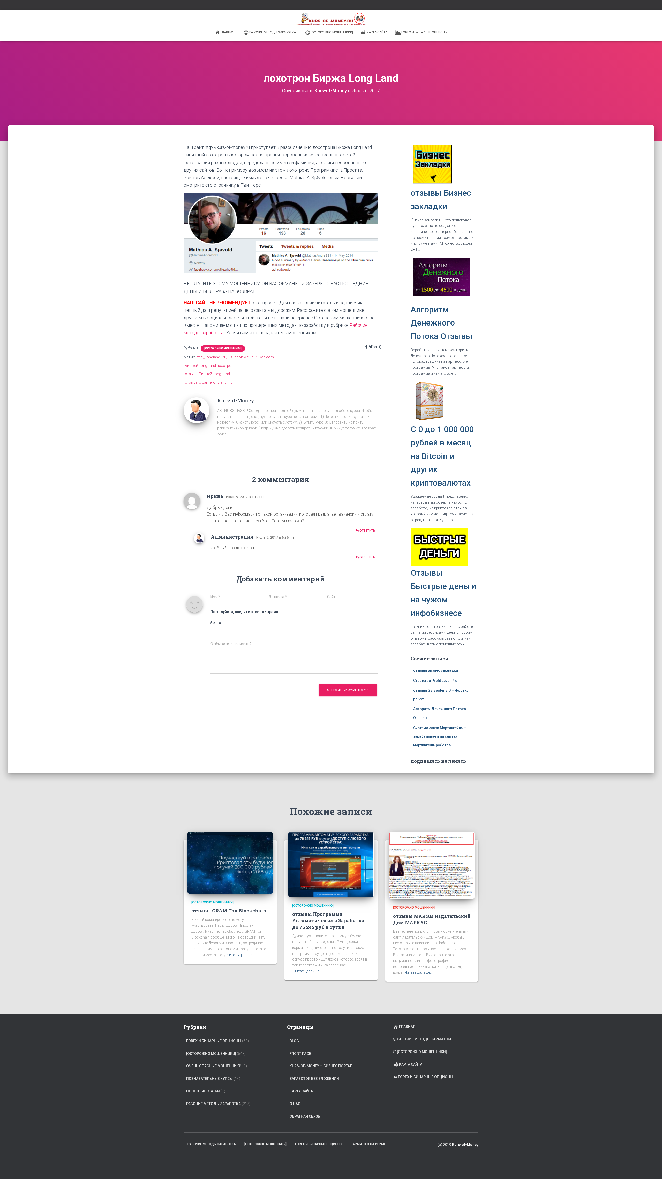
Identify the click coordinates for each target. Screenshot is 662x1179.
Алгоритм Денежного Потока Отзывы (441, 323)
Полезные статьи (203, 1091)
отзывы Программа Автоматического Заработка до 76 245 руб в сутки (328, 920)
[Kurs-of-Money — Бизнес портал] (330, 19)
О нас (295, 1104)
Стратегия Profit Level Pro (435, 680)
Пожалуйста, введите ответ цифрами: (244, 612)
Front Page (300, 1054)
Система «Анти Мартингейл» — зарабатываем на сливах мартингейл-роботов (440, 736)
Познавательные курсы (209, 1079)
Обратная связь (305, 1116)
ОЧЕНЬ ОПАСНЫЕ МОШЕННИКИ (214, 1066)
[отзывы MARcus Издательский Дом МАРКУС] (432, 865)
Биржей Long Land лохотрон (209, 366)
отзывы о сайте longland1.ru (209, 382)
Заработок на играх (368, 1144)
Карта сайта (377, 32)
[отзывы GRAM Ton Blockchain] (230, 862)
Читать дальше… (241, 955)
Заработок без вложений (314, 1079)
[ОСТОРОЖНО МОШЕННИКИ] (332, 32)
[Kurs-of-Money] (196, 410)
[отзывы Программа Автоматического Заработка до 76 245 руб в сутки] (331, 864)
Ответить (367, 530)
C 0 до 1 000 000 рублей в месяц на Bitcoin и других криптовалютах (442, 456)
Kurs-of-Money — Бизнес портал (321, 1066)
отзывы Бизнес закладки (435, 670)
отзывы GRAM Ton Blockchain (228, 911)
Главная (227, 32)
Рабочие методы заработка (272, 32)
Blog (294, 1041)
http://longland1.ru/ (212, 357)
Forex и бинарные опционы (424, 32)
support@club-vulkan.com (252, 357)
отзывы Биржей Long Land (207, 374)
